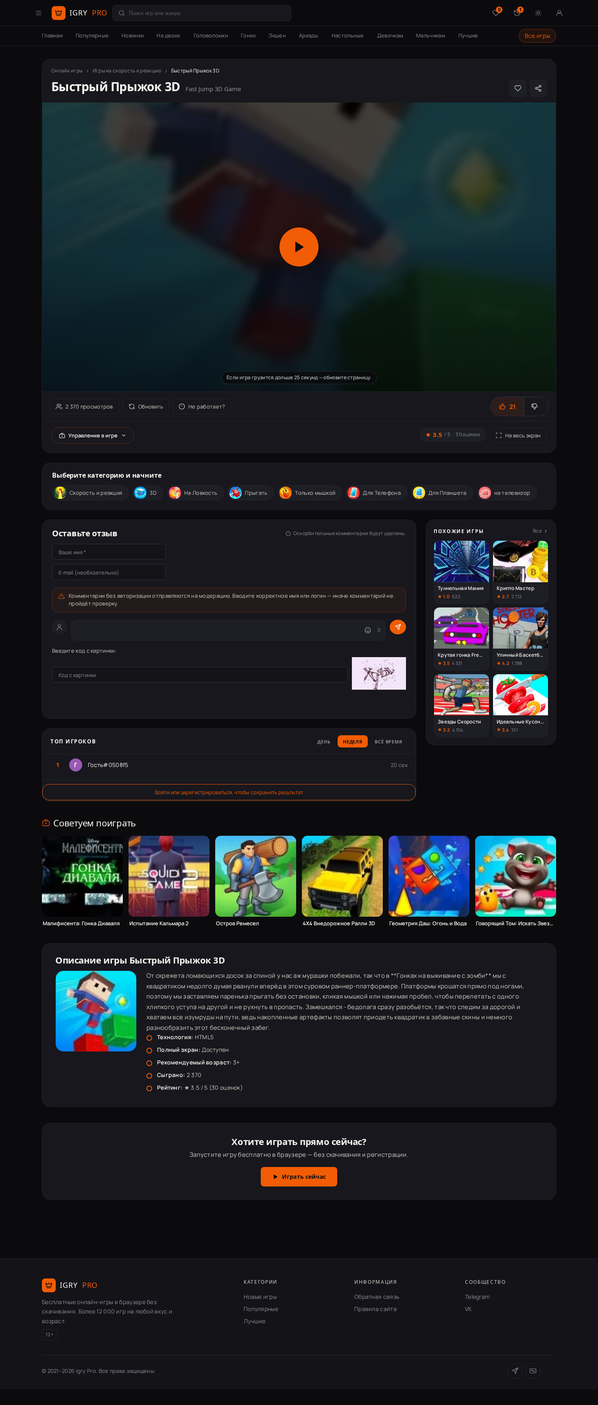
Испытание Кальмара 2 (159, 923)
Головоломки (211, 35)
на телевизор (512, 492)
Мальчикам (430, 35)
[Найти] (121, 13)
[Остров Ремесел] (255, 876)
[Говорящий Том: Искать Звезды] (515, 876)
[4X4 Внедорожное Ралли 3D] (342, 876)
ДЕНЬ (324, 742)
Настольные (348, 35)
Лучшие (468, 35)
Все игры (537, 35)
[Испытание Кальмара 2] (169, 876)
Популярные (92, 35)
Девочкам (390, 35)
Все (537, 530)
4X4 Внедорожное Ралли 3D (339, 923)
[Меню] (39, 13)
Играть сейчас (304, 1176)
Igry (88, 12)
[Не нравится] (536, 406)
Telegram (477, 1296)
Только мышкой (315, 492)
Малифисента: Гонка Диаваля (81, 923)
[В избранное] (517, 88)
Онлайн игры (67, 70)
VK (468, 1309)
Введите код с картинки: (84, 650)
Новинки (133, 35)
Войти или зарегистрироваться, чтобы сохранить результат (229, 792)
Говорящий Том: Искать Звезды (515, 923)
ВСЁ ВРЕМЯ (388, 742)
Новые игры (260, 1296)
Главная (52, 35)
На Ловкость (200, 492)
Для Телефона (382, 492)
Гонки (248, 35)
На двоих (168, 35)
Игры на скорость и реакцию (127, 70)
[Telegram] (515, 1370)
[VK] (533, 1370)
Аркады (309, 35)
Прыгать (256, 492)
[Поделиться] (538, 88)
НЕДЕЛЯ (352, 742)
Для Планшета (447, 492)
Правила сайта (375, 1309)
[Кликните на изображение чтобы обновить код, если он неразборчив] (379, 674)
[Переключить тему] (538, 13)
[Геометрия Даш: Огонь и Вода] (428, 876)
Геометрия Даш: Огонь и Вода (428, 923)
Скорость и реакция (96, 492)
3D (153, 492)
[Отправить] (398, 627)
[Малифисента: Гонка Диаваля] (82, 876)
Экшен (277, 35)
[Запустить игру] (299, 247)
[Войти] (559, 13)
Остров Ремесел (237, 923)
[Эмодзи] (368, 630)
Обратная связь (376, 1296)
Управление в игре (93, 435)
